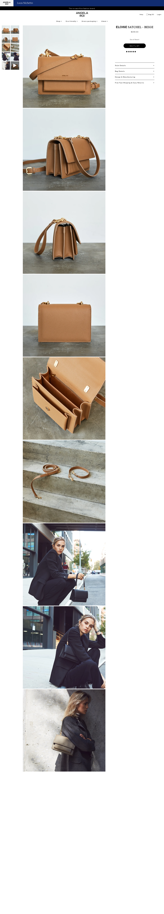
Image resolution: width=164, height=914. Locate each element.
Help (141, 14)
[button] (131, 51)
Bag (151, 14)
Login (159, 14)
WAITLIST (135, 46)
